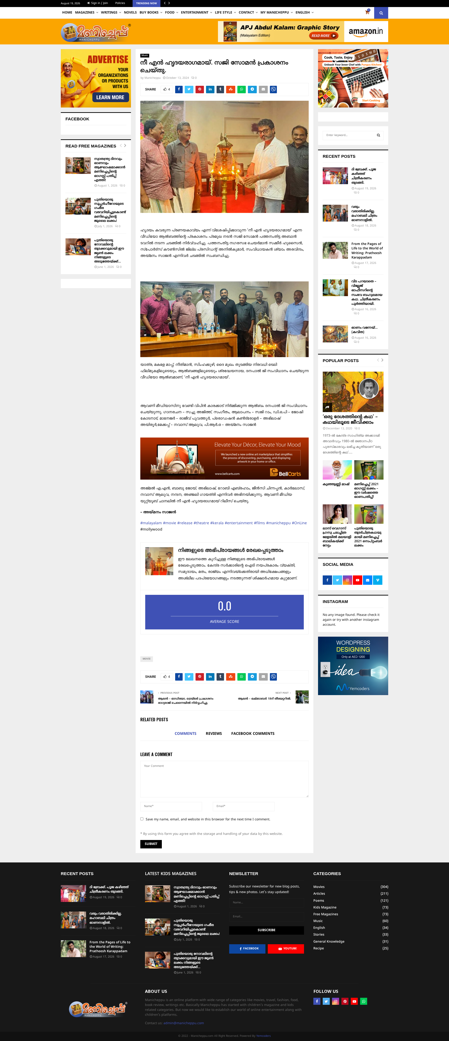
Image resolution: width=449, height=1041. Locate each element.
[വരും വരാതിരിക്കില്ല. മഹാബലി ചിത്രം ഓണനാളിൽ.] (335, 213)
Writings (109, 13)
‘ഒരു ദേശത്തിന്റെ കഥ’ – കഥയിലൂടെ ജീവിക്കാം (350, 420)
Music (144, 55)
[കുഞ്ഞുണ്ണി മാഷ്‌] (337, 470)
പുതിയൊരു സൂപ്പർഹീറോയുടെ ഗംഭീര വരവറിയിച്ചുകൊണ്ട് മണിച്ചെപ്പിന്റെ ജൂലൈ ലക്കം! (110, 210)
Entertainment (194, 13)
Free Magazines (325, 914)
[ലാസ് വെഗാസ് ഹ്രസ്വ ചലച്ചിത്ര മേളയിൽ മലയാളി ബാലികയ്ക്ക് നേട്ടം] (337, 514)
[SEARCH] (378, 135)
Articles (319, 894)
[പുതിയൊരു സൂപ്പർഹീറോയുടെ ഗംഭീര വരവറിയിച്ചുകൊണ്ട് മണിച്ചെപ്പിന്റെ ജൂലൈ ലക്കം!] (78, 206)
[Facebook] (316, 1001)
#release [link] (184, 523)
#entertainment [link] (239, 523)
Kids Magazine (325, 908)
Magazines (84, 13)
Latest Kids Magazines (170, 874)
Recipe (318, 949)
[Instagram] (335, 1001)
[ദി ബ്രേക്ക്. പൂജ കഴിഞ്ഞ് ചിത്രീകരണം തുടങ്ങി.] (335, 175)
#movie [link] (169, 523)
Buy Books (149, 13)
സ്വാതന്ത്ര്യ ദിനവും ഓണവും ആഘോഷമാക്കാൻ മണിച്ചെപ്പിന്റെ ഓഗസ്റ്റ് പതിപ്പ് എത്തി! (109, 169)
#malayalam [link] (151, 523)
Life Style (223, 13)
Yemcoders (263, 1036)
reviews (214, 734)
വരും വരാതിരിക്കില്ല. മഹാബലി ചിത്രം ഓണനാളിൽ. (106, 918)
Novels (130, 13)
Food (169, 13)
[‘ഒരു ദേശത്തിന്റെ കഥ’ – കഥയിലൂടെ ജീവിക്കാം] (353, 392)
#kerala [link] (217, 523)
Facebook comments (253, 734)
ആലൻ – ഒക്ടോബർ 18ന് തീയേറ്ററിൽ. (264, 699)
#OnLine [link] (299, 523)
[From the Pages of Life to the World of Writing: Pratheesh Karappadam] (335, 250)
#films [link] (259, 523)
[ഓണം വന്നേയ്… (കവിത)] (335, 334)
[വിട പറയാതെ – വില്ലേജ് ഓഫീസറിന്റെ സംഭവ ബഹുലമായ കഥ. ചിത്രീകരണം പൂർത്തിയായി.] (335, 287)
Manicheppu (153, 78)
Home (67, 13)
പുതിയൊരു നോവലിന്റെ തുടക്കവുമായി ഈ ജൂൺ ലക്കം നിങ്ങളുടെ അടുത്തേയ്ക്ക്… (109, 251)
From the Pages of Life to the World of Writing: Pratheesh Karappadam (110, 946)
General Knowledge (328, 942)
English (303, 13)
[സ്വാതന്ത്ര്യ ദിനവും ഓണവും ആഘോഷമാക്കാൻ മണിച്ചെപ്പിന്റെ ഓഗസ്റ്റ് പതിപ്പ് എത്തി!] (78, 165)
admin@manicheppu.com (183, 1023)
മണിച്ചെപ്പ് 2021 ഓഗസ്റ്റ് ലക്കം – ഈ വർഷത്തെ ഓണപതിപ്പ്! (366, 490)
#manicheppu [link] (278, 523)
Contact (246, 13)
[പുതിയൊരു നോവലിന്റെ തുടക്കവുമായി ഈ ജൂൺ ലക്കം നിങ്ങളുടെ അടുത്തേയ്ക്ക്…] (78, 246)
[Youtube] (354, 1001)
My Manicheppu (275, 13)
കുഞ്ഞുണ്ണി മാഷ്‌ (336, 484)
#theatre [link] (201, 523)
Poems (318, 901)
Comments (185, 734)
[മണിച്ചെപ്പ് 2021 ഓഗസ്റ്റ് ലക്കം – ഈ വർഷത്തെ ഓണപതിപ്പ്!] (369, 470)
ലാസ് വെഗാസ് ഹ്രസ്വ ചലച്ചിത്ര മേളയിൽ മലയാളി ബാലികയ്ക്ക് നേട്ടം (337, 537)
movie (147, 658)
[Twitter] (326, 1001)
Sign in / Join (99, 3)
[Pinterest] (344, 1001)
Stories (318, 935)
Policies (120, 3)
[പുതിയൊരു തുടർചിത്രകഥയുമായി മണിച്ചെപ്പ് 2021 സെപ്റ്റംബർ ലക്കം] (369, 514)
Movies (319, 887)
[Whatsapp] (363, 1001)
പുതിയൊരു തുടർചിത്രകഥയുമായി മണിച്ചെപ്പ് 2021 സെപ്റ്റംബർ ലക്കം (368, 537)
